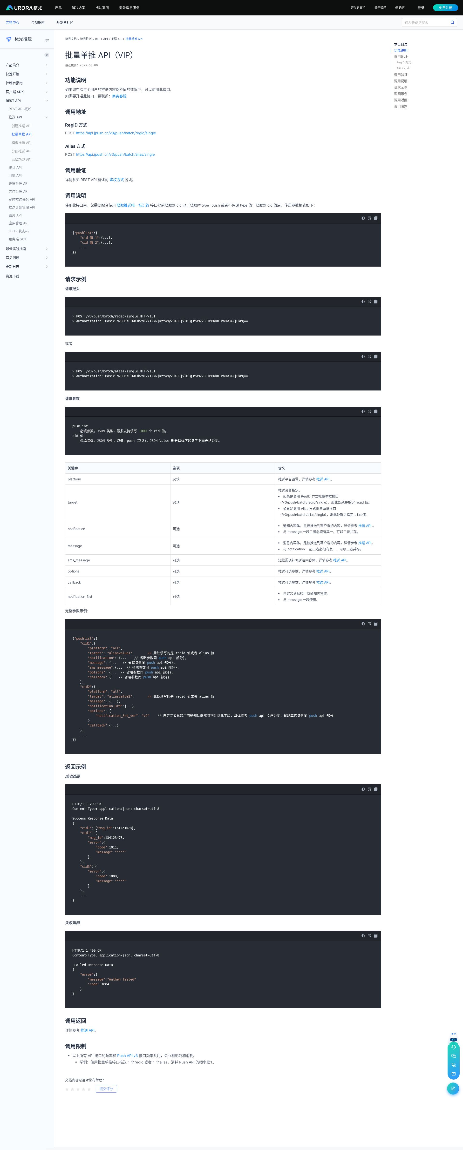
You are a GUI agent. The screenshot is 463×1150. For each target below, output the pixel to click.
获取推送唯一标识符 (133, 205)
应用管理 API (18, 223)
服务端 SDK (18, 239)
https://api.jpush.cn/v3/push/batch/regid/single (116, 133)
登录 (421, 8)
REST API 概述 (20, 109)
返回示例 (401, 94)
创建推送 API (21, 126)
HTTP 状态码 (19, 231)
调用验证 (401, 75)
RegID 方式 (403, 62)
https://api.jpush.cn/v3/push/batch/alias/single (115, 154)
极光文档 (71, 39)
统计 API (15, 167)
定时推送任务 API (22, 199)
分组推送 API (21, 151)
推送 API (116, 39)
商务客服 (119, 96)
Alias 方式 (402, 68)
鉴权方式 (116, 179)
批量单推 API (22, 134)
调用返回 (401, 100)
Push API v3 (127, 1055)
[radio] (67, 1089)
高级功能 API (21, 159)
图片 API (15, 215)
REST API (101, 39)
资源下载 (12, 276)
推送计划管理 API (22, 207)
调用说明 (401, 81)
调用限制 (401, 106)
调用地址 (401, 56)
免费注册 (445, 8)
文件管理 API (18, 191)
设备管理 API (18, 183)
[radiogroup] (78, 1088)
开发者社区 (64, 22)
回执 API (15, 175)
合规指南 (38, 22)
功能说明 (401, 50)
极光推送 (86, 39)
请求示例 (401, 87)
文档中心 (13, 22)
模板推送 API (21, 143)
